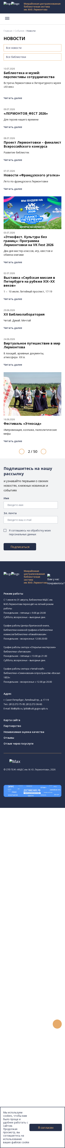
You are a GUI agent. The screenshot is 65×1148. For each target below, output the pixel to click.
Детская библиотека (39, 873)
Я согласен (45, 1128)
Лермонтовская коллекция (39, 984)
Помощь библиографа (31, 1025)
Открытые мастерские (35, 894)
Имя (6, 498)
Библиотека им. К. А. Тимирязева (41, 826)
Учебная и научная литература (36, 959)
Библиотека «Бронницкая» (37, 868)
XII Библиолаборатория (24, 314)
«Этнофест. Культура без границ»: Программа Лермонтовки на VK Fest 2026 (28, 241)
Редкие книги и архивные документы (39, 968)
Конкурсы (17, 1053)
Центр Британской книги (36, 911)
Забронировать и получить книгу (37, 1029)
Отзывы (9, 737)
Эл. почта (10, 513)
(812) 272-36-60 (34, 704)
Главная (8, 30)
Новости (17, 1049)
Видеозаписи (20, 1074)
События (19, 30)
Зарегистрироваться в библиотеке (38, 1021)
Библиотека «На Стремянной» (44, 834)
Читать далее (13, 98)
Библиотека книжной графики (44, 906)
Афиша (16, 1061)
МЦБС (15, 1106)
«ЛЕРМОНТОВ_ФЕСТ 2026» (26, 114)
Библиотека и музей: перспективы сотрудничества (29, 75)
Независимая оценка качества (24, 732)
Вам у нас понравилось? (55, 581)
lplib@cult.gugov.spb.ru (36, 708)
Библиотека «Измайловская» (44, 848)
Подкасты (18, 1078)
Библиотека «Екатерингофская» (40, 830)
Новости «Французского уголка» (32, 175)
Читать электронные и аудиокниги (38, 1037)
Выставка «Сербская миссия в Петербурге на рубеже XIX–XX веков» (29, 282)
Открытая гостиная (38, 889)
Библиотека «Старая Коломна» (40, 852)
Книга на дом (25, 1033)
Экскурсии (18, 1094)
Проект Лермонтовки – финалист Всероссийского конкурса (32, 144)
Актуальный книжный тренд (34, 1041)
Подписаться (19, 547)
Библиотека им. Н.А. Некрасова (40, 856)
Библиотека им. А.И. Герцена (39, 860)
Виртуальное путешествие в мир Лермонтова (32, 345)
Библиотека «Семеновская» (38, 864)
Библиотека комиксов (34, 915)
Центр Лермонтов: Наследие (38, 885)
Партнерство (12, 726)
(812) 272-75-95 (17, 704)
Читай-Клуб (28, 881)
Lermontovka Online (23, 1070)
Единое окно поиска (29, 927)
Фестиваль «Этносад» (22, 424)
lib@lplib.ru (17, 708)
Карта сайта (12, 720)
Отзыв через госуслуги (18, 743)
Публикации (19, 1098)
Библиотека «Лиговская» (41, 839)
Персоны (17, 1065)
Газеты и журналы (28, 964)
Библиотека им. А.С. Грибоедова (41, 844)
